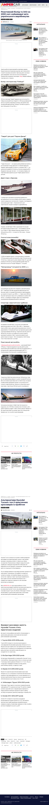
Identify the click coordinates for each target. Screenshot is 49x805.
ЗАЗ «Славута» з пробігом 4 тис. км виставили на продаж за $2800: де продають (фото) (41, 88)
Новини (8, 8)
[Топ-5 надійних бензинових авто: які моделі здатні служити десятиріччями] (6, 460)
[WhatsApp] (18, 446)
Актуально (13, 8)
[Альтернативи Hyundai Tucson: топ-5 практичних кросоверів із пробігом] (36, 29)
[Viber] (24, 446)
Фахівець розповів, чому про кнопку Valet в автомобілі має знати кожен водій (41, 102)
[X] (15, 446)
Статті (7, 19)
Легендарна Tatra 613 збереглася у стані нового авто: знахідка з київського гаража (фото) (43, 51)
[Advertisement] (16, 56)
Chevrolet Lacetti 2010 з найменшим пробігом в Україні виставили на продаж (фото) (27, 466)
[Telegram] (21, 446)
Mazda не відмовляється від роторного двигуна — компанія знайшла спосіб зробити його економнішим (41, 109)
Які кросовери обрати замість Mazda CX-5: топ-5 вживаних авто (16, 466)
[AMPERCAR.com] (1, 22)
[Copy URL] (27, 446)
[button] (46, 5)
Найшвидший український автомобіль (10, 345)
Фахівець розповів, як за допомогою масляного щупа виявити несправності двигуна (41, 67)
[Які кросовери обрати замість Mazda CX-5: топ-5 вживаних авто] (16, 460)
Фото (11, 19)
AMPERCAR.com (4, 8)
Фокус (21, 76)
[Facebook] (12, 446)
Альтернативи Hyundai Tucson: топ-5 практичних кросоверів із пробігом (43, 31)
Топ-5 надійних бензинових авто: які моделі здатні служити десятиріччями (5, 466)
